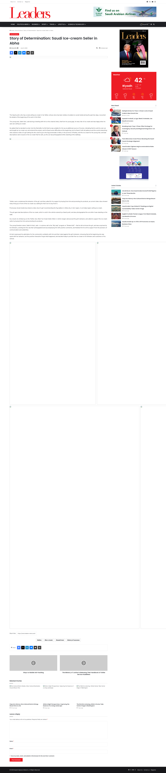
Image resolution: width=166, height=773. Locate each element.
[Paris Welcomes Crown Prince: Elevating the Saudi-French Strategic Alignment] (116, 141)
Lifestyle (61, 24)
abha (39, 640)
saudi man (60, 640)
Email (12, 748)
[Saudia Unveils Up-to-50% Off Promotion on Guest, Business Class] (116, 223)
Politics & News (23, 24)
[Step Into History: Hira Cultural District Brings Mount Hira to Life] (25, 694)
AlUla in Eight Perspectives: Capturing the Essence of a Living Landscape (56, 705)
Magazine (27, 1)
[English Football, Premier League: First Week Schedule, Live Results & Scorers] (116, 216)
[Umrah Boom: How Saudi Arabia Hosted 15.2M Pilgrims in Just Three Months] (116, 193)
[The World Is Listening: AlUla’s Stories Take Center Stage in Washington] (92, 694)
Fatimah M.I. (14, 48)
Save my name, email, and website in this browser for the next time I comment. (33, 756)
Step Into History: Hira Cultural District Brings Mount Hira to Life (24, 705)
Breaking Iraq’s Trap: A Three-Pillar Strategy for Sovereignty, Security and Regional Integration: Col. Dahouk (138, 128)
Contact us (20, 1)
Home (13, 24)
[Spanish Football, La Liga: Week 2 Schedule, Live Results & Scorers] (116, 120)
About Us (13, 1)
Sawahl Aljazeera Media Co (21, 770)
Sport (44, 24)
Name (12, 741)
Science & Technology (76, 24)
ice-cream (49, 640)
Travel (52, 24)
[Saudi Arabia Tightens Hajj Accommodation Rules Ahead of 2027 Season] (116, 148)
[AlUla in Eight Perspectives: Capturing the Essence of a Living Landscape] (58, 694)
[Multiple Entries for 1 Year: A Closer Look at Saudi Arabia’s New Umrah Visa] (116, 113)
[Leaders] (30, 12)
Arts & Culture (19, 30)
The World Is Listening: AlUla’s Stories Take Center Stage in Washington (90, 705)
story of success (73, 640)
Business (35, 24)
